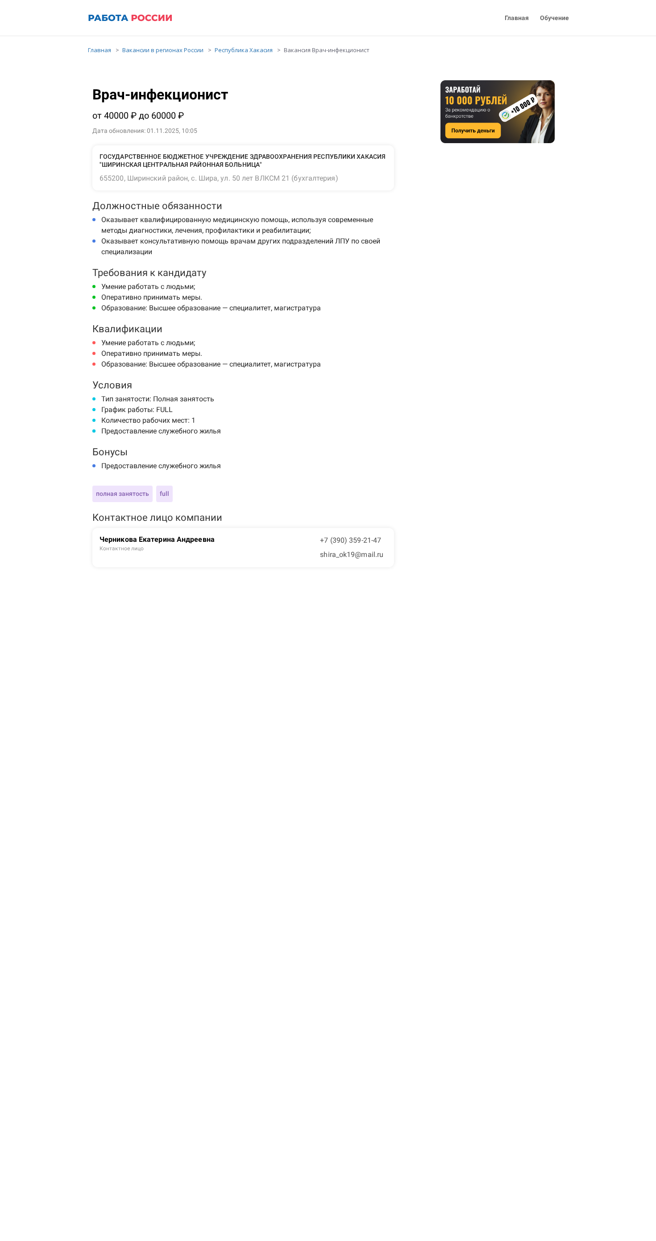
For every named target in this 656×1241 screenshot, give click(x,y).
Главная (517, 18)
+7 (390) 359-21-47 (350, 540)
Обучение (554, 18)
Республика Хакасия (244, 50)
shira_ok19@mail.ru (351, 554)
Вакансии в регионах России (162, 50)
